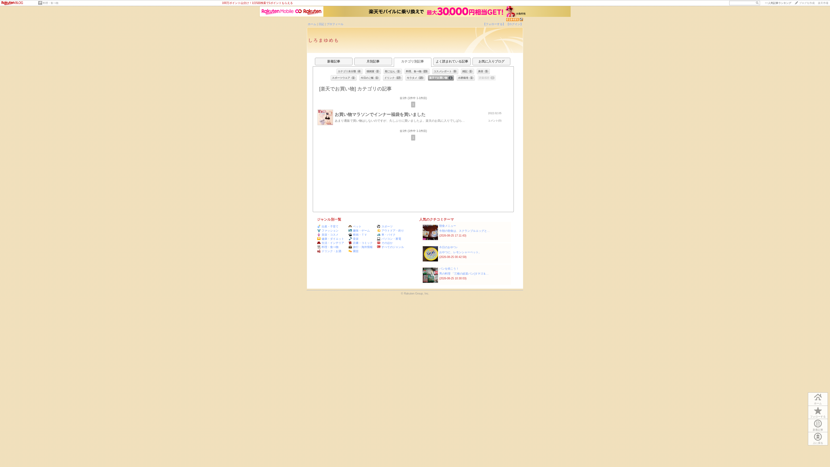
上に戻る (818, 443)
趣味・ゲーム (361, 230)
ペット (357, 226)
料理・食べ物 (50, 3)
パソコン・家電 (391, 238)
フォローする (818, 416)
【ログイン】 (514, 24)
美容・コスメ (330, 234)
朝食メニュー (447, 225)
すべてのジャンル (392, 247)
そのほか (387, 243)
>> (778, 3)
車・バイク (388, 234)
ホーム (312, 24)
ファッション (330, 230)
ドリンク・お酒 (331, 251)
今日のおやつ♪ (448, 247)
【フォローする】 (494, 24)
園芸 (356, 251)
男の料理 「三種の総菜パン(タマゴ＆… (464, 273)
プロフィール (335, 24)
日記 (321, 24)
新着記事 (818, 429)
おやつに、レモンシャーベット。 (460, 252)
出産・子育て (330, 226)
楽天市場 (823, 3)
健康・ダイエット (333, 238)
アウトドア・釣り (392, 230)
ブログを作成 (807, 3)
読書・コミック (363, 243)
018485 (512, 19)
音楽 (356, 238)
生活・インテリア (333, 243)
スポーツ (387, 226)
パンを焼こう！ (449, 268)
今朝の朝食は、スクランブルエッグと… (464, 230)
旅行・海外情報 (363, 247)
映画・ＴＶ (360, 234)
